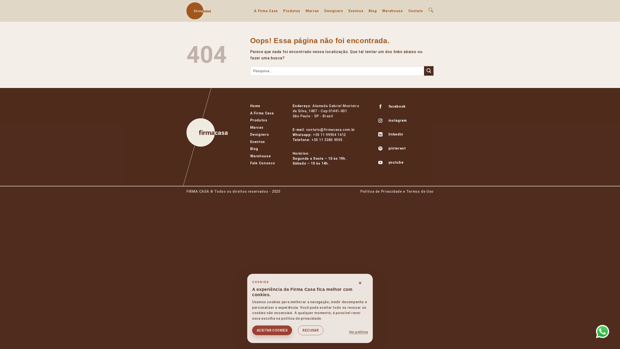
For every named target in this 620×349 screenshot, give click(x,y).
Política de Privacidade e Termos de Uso (397, 192)
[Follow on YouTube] (380, 163)
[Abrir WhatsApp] (602, 331)
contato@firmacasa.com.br (330, 130)
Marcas (312, 11)
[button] (431, 10)
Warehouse (392, 11)
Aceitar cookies (272, 330)
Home (255, 106)
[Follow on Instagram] (380, 121)
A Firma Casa (266, 11)
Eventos (356, 11)
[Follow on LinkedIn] (380, 135)
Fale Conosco (262, 163)
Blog (373, 11)
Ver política (358, 332)
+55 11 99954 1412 (329, 135)
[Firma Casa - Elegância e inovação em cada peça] (210, 11)
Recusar (310, 330)
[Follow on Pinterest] (380, 149)
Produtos (291, 11)
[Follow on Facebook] (380, 107)
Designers (333, 11)
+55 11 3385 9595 (326, 140)
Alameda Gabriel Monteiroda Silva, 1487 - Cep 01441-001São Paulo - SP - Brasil (326, 111)
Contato (415, 11)
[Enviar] (429, 71)
